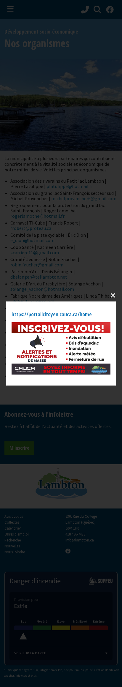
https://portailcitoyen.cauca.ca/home (52, 314)
